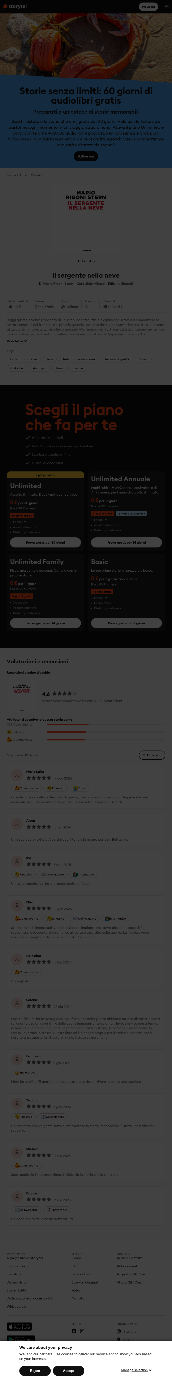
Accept (68, 1371)
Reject (35, 1371)
